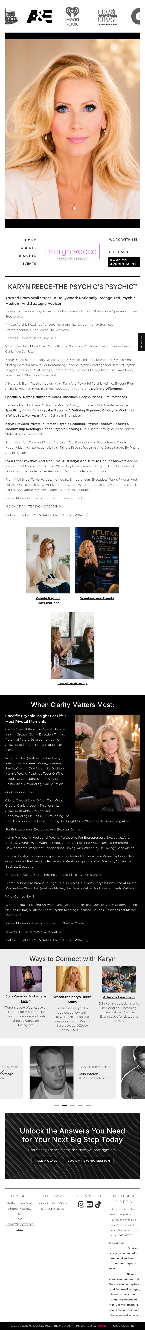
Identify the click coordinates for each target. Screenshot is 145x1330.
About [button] (27, 248)
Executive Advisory (73, 683)
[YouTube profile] (90, 1204)
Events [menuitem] (29, 263)
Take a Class (46, 1160)
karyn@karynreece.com (124, 1230)
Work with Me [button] (123, 239)
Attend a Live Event (119, 997)
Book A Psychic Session (89, 1160)
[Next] (142, 1072)
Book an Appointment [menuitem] (123, 262)
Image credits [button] (122, 1326)
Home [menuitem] (30, 240)
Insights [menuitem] (27, 256)
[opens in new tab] (48, 560)
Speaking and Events (97, 598)
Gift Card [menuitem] (118, 252)
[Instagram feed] (81, 1204)
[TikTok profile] (98, 1204)
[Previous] (2, 1072)
